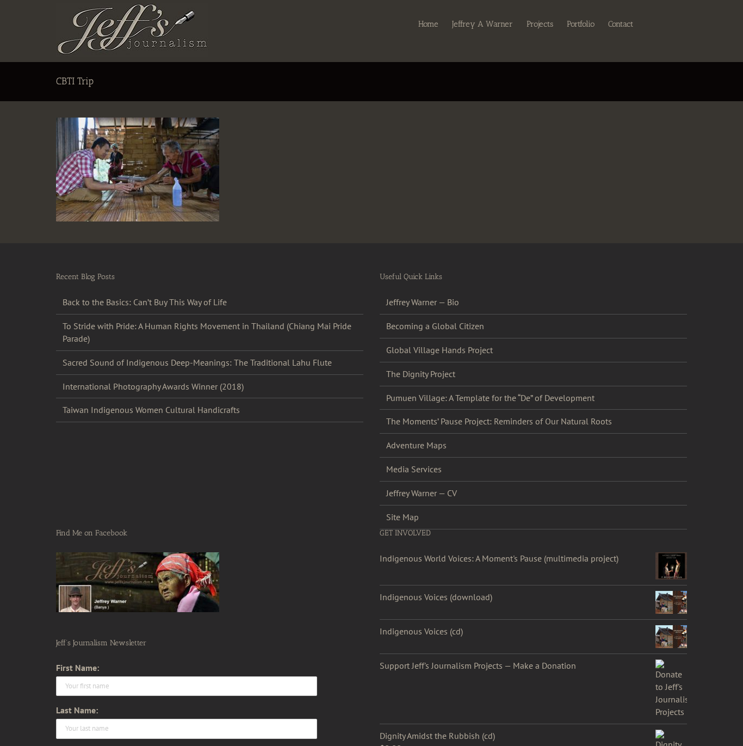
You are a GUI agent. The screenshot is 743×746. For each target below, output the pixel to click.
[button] (670, 23)
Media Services (414, 469)
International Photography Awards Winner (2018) (153, 386)
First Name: (77, 667)
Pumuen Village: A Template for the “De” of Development (490, 397)
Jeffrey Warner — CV (421, 493)
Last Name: (77, 710)
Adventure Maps (416, 445)
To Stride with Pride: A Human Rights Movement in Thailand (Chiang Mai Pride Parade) (207, 332)
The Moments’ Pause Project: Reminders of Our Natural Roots (499, 421)
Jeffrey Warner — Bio (422, 302)
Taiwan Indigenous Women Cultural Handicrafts (151, 409)
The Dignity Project (420, 373)
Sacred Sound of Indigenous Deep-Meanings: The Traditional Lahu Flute (197, 362)
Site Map (402, 516)
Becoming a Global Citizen (435, 325)
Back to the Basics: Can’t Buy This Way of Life (145, 302)
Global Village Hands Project (439, 349)
